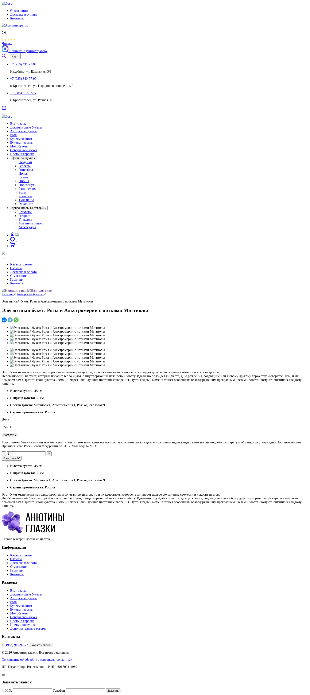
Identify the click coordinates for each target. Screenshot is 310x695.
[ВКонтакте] (4, 319)
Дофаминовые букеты (26, 127)
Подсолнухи (27, 185)
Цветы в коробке (22, 154)
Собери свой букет (23, 150)
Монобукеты (19, 146)
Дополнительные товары (28, 208)
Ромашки (25, 196)
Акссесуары (27, 227)
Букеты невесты (21, 142)
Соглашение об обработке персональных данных (37, 659)
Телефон (59, 690)
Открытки (26, 216)
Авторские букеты (23, 131)
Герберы (25, 166)
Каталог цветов (21, 264)
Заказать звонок (41, 645)
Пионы (24, 181)
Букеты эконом (21, 139)
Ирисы (23, 173)
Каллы (23, 177)
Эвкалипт (26, 204)
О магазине (18, 275)
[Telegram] (10, 319)
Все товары (18, 123)
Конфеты (25, 212)
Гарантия (16, 279)
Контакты (17, 18)
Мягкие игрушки (31, 223)
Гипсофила (26, 169)
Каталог (8, 294)
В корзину (10, 458)
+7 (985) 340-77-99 (23, 78)
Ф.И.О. (7, 690)
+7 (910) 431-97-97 (23, 64)
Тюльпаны (26, 200)
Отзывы (16, 268)
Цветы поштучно (23, 158)
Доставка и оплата (23, 14)
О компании (19, 10)
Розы (13, 135)
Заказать (113, 690)
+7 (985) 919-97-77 (23, 93)
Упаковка (25, 219)
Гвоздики (25, 162)
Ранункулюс (27, 188)
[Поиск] (4, 56)
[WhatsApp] (16, 319)
